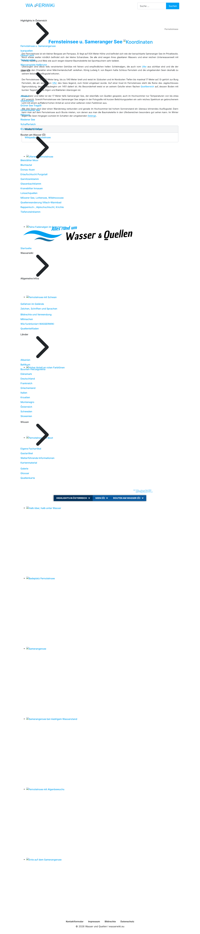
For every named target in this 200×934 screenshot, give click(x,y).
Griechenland (27, 388)
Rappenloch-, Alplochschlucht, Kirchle (42, 207)
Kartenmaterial (28, 462)
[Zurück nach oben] (196, 930)
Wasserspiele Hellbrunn (33, 64)
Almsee (24, 96)
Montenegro (27, 402)
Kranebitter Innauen (31, 188)
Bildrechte (110, 921)
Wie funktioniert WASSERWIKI (37, 323)
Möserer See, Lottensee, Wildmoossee (42, 197)
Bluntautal (26, 164)
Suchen (173, 6)
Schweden (26, 411)
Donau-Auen (27, 169)
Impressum (94, 921)
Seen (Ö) (100, 498)
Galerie (24, 468)
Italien (23, 392)
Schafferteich (28, 124)
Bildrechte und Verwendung (36, 314)
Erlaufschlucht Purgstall (33, 174)
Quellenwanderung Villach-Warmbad (40, 202)
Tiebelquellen (27, 60)
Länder (83, 491)
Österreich (26, 406)
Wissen (98, 491)
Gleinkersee (27, 100)
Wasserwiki (66, 491)
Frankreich (26, 383)
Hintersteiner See (30, 110)
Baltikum (25, 364)
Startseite (25, 248)
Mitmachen (26, 319)
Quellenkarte (27, 477)
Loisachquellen (28, 193)
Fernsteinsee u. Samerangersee (38, 46)
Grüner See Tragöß (30, 105)
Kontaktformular (74, 921)
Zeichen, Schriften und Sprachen (38, 308)
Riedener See (27, 119)
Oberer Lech (27, 55)
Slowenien (26, 416)
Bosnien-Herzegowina (32, 369)
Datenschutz (127, 921)
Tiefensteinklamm (30, 211)
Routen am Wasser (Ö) (126, 498)
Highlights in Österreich (71, 498)
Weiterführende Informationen (37, 458)
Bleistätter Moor (29, 160)
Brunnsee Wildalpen (31, 128)
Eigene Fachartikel (30, 448)
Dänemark (26, 373)
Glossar (24, 473)
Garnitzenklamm (29, 179)
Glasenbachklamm (30, 183)
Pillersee (25, 114)
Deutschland (27, 378)
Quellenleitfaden (29, 328)
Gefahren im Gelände (32, 303)
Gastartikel (26, 453)
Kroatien (25, 397)
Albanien (25, 359)
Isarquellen (26, 50)
